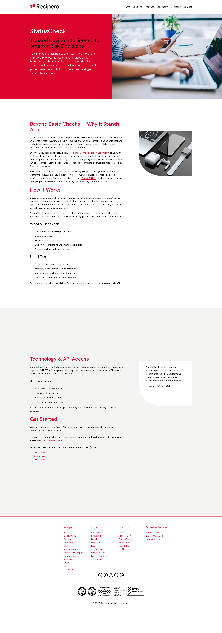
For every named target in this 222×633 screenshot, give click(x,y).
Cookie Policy (71, 569)
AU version (37, 456)
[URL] (122, 575)
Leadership (69, 542)
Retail (94, 539)
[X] (116, 575)
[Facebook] (106, 575)
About (67, 532)
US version (37, 452)
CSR (66, 546)
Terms (67, 562)
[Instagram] (111, 575)
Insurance (96, 532)
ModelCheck (124, 546)
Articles (68, 559)
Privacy (67, 566)
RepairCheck (124, 542)
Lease (94, 546)
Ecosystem (162, 6)
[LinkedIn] (100, 575)
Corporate (96, 549)
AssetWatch (124, 535)
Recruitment (70, 556)
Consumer (96, 559)
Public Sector (98, 552)
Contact (187, 6)
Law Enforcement (100, 556)
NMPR (121, 549)
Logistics (95, 542)
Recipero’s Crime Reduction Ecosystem (89, 152)
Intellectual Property (74, 552)
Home (127, 6)
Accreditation (71, 549)
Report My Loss (154, 536)
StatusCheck (125, 532)
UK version (37, 459)
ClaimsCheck (125, 539)
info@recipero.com (53, 440)
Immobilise (151, 532)
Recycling (96, 535)
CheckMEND (87, 178)
